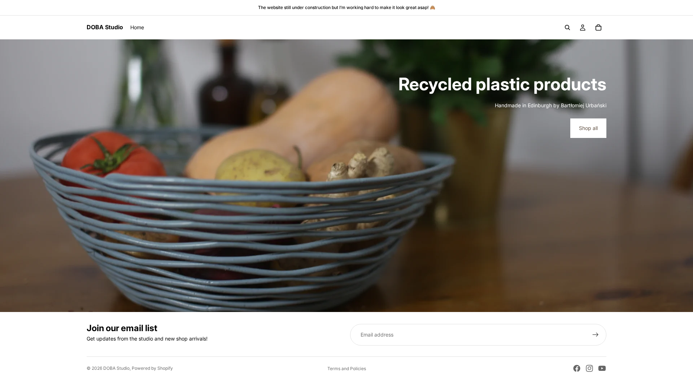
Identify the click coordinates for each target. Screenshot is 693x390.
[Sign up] (595, 334)
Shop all (588, 128)
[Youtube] (602, 368)
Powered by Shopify (152, 368)
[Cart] (598, 27)
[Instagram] (589, 368)
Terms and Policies (346, 368)
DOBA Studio (116, 368)
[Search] (567, 27)
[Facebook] (576, 368)
